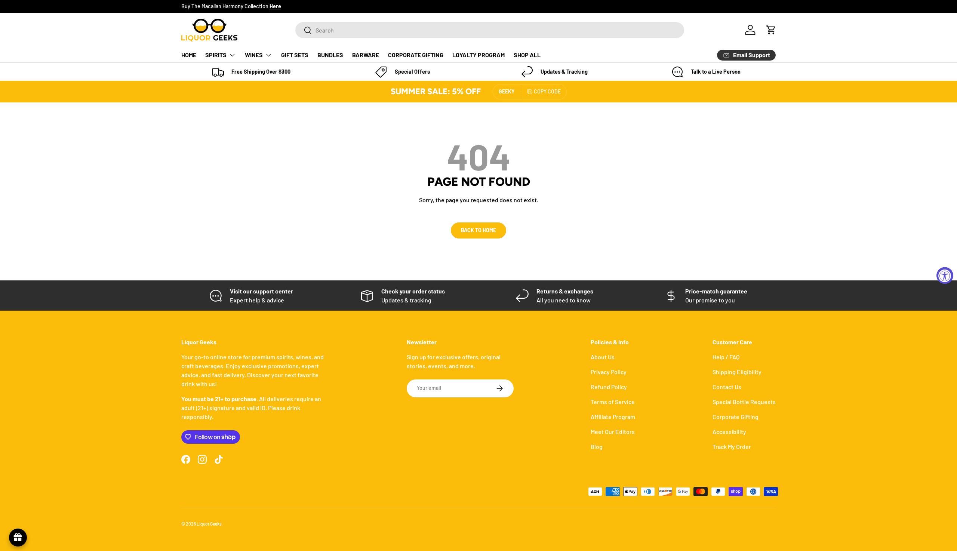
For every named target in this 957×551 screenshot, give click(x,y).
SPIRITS (216, 54)
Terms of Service (613, 401)
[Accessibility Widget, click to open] (944, 275)
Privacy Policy (609, 371)
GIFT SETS (294, 54)
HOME (188, 54)
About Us (603, 356)
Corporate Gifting (735, 416)
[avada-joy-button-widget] (18, 538)
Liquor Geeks (209, 523)
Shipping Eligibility (737, 371)
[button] (771, 30)
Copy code (547, 91)
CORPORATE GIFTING (415, 54)
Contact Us (727, 386)
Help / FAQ (726, 356)
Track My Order (732, 446)
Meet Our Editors (613, 431)
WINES (254, 54)
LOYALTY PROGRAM (478, 54)
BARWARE (365, 54)
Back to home (478, 230)
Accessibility (729, 431)
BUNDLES (330, 54)
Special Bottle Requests (744, 401)
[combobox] (489, 30)
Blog (597, 446)
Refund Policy (609, 386)
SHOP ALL (527, 54)
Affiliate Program (613, 416)
